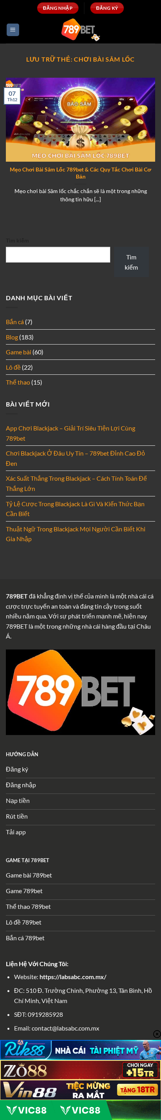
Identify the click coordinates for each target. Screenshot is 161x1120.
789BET (17, 596)
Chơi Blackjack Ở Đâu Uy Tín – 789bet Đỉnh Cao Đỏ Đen (75, 458)
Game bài (18, 352)
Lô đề (13, 367)
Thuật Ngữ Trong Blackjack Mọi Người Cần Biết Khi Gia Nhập (75, 534)
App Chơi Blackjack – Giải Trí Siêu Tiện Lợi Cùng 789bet (70, 433)
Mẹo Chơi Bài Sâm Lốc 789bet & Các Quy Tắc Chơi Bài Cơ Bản (80, 173)
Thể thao (18, 382)
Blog (12, 337)
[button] (13, 30)
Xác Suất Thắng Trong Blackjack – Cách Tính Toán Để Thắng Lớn (76, 483)
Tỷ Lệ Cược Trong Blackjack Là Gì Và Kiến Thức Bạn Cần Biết (75, 509)
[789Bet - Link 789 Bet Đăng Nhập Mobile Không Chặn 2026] (80, 29)
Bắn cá (15, 321)
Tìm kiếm (17, 240)
